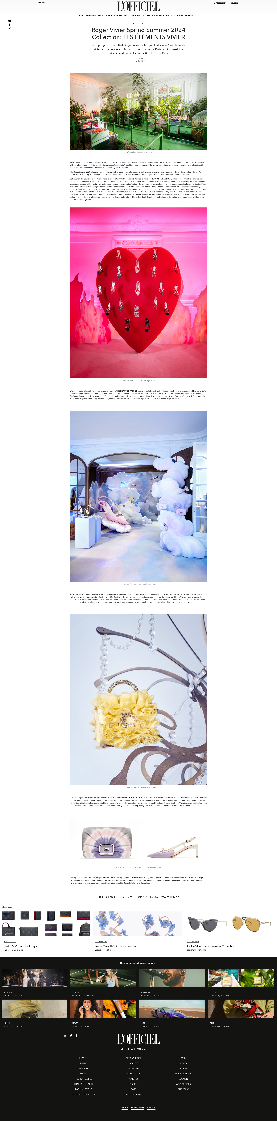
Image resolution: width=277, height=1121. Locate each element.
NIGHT (83, 1073)
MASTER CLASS (133, 1094)
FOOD (126, 15)
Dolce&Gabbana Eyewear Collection (211, 946)
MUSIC (83, 1063)
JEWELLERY (118, 15)
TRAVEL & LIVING (135, 15)
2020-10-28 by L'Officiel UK (13, 950)
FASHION (169, 15)
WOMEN (183, 1079)
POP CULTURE (133, 1073)
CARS (133, 1089)
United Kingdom (220, 3)
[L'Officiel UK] (138, 6)
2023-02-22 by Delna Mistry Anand (84, 996)
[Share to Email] (9, 20)
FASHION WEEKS (83, 1079)
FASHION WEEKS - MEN (83, 1094)
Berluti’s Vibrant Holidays (20, 946)
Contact (151, 1107)
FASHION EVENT (83, 1089)
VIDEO (183, 1063)
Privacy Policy (137, 1107)
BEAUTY (101, 15)
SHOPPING (189, 15)
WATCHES (146, 15)
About (125, 1107)
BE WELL (81, 15)
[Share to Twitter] (9, 28)
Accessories (138, 23)
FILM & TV (108, 15)
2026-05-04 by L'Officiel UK (104, 950)
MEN (183, 1058)
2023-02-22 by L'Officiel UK (13, 996)
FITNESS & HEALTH (158, 15)
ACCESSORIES (178, 15)
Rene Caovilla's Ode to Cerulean (116, 946)
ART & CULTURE (91, 15)
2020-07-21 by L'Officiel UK (196, 950)
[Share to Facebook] (9, 24)
